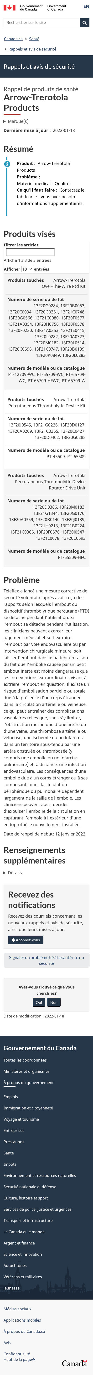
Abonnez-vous (27, 940)
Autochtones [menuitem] (15, 1265)
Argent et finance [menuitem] (19, 1243)
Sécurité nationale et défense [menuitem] (30, 1186)
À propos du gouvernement (29, 1082)
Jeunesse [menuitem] (12, 1288)
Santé (34, 38)
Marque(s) (18, 121)
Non (53, 1002)
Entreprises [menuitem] (14, 1130)
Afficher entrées (26, 269)
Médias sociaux (17, 1309)
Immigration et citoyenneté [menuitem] (28, 1108)
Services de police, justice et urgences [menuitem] (38, 1209)
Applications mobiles (22, 1320)
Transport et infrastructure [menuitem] (28, 1220)
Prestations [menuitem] (14, 1141)
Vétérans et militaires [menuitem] (23, 1276)
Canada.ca (13, 38)
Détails (15, 872)
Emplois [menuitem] (11, 1096)
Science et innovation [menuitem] (23, 1254)
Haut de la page (18, 1359)
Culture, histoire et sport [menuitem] (26, 1198)
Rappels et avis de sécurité (32, 49)
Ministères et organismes (27, 1071)
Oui (39, 1002)
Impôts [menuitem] (10, 1164)
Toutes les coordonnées (25, 1060)
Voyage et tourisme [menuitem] (21, 1119)
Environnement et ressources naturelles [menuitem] (40, 1175)
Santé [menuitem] (9, 1153)
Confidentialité (17, 1354)
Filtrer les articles (21, 245)
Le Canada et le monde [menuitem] (24, 1231)
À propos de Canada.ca (24, 1331)
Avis (7, 1342)
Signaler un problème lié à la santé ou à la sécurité (46, 960)
